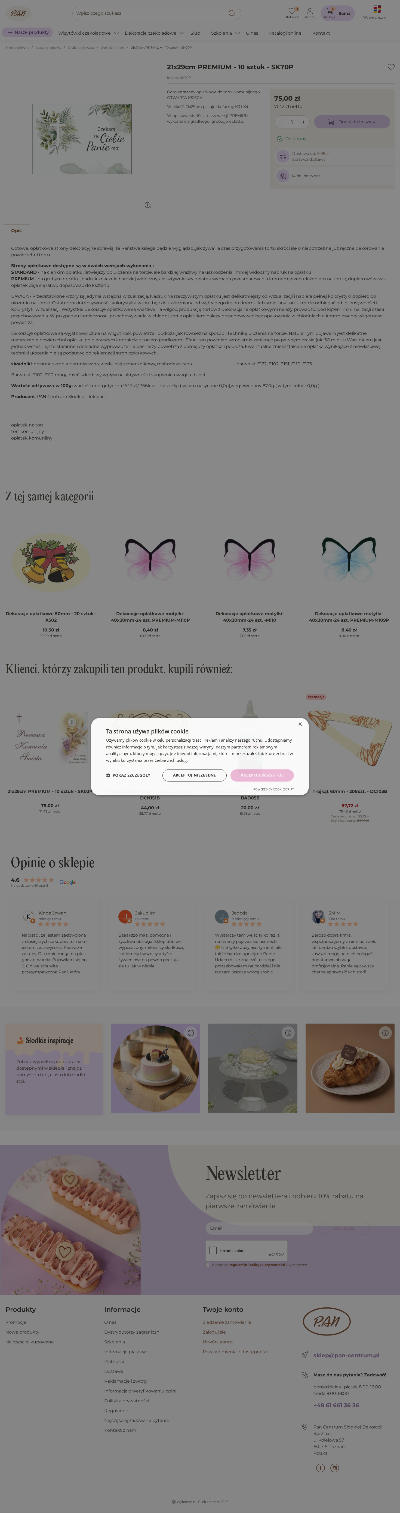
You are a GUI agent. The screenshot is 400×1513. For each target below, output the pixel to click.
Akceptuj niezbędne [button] (194, 775)
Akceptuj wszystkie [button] (262, 775)
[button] (128, 775)
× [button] (300, 724)
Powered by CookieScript (273, 789)
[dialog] (200, 756)
